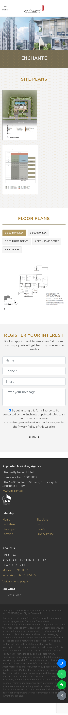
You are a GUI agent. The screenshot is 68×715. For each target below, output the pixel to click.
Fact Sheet (9, 524)
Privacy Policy (44, 534)
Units (39, 524)
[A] (33, 284)
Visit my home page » (15, 581)
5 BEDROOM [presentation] (12, 249)
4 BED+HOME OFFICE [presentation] (47, 241)
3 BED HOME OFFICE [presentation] (16, 241)
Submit (34, 437)
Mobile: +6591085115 (16, 570)
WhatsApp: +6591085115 (19, 575)
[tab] (14, 233)
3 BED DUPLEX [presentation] (38, 232)
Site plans (42, 520)
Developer (8, 529)
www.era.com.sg (12, 491)
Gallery (40, 529)
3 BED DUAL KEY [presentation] (14, 232)
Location (7, 534)
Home (6, 520)
